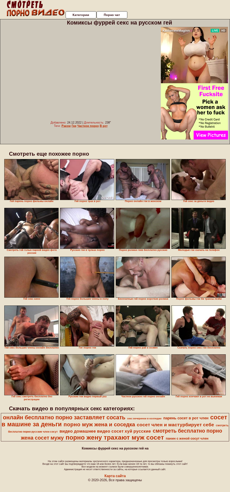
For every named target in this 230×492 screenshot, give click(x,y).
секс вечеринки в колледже (144, 418)
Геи (74, 126)
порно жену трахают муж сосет (115, 437)
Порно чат (112, 15)
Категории (81, 15)
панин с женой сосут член (187, 438)
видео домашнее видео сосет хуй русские (105, 431)
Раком (66, 126)
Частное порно (88, 126)
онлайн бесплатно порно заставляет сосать (64, 417)
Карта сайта (115, 476)
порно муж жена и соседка (99, 424)
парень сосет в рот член (185, 418)
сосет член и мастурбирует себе (175, 424)
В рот (104, 126)
